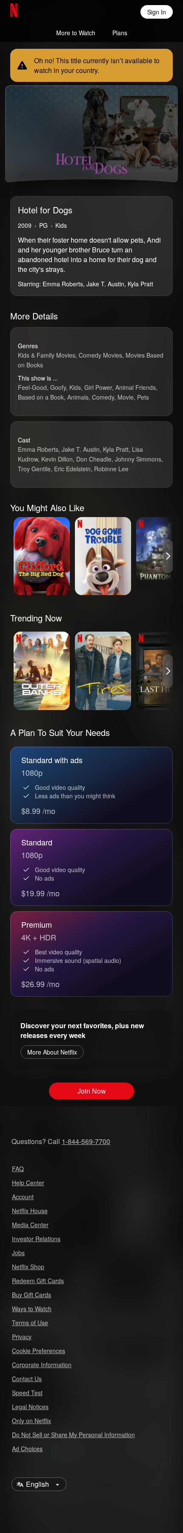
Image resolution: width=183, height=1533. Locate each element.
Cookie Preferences (38, 1350)
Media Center (30, 1224)
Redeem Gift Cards (38, 1280)
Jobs (18, 1252)
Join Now (91, 1091)
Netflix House (30, 1210)
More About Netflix (52, 1052)
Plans (119, 32)
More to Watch (75, 32)
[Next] (168, 556)
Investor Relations (36, 1238)
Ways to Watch (31, 1308)
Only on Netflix (31, 1420)
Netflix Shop (28, 1266)
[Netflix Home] (41, 11)
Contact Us (27, 1378)
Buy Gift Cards (31, 1294)
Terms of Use (30, 1322)
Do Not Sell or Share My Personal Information (73, 1434)
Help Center (28, 1182)
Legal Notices (30, 1406)
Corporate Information (41, 1364)
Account (23, 1196)
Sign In (156, 12)
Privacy (21, 1336)
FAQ (18, 1168)
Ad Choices (27, 1448)
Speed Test (27, 1392)
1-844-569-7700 (86, 1141)
